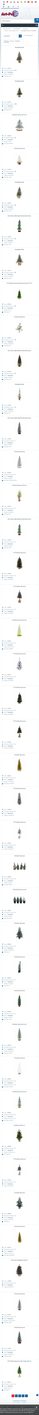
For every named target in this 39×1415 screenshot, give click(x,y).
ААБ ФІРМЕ (17, 1402)
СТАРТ (4, 6)
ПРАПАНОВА (17, 29)
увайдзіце (10, 72)
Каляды (25, 29)
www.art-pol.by (7, 29)
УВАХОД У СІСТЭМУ (9, 6)
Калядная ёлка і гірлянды (28, 30)
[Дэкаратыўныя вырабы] (10, 16)
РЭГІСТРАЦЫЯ (14, 6)
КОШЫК (19, 6)
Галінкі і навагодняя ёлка (12, 30)
